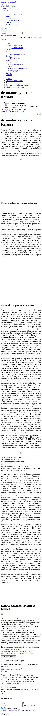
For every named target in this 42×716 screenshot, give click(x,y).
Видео (8, 62)
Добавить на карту (17, 54)
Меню (3, 40)
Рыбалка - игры (12, 83)
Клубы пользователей (14, 81)
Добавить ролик (16, 64)
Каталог (9, 75)
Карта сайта (21, 683)
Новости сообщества (18, 68)
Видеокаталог (11, 18)
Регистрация (12, 710)
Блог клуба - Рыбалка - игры (17, 85)
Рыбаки (9, 66)
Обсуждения (15, 71)
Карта (8, 16)
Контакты (9, 22)
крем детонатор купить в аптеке (13, 651)
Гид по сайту (6, 8)
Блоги (8, 56)
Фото (8, 60)
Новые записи (16, 58)
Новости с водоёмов (14, 14)
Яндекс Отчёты (12, 25)
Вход (3, 4)
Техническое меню (8, 657)
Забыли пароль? (29, 705)
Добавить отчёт (16, 48)
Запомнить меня (10, 708)
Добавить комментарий (15, 661)
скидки (8, 647)
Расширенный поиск (9, 35)
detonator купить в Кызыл (16, 87)
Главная (9, 44)
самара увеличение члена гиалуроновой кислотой (18, 652)
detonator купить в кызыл (11, 649)
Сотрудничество (12, 20)
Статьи (8, 50)
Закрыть (5, 714)
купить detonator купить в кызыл (25, 647)
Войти (4, 710)
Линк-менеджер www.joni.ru (6, 109)
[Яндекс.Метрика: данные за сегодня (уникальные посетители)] (8, 687)
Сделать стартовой (8, 2)
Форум (8, 73)
